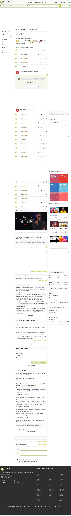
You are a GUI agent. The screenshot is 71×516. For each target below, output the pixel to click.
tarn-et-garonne (50, 275)
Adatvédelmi (39, 506)
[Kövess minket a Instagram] (8, 477)
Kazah (61, 485)
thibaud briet (52, 319)
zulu (38, 503)
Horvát (49, 475)
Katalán (61, 474)
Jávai (38, 485)
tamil (38, 499)
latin (38, 488)
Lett (49, 488)
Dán (38, 476)
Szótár (30, 2)
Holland (50, 476)
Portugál (39, 494)
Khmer (38, 486)
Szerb (38, 495)
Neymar (65, 277)
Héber (49, 481)
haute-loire (58, 277)
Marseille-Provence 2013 (22, 302)
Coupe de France (58, 279)
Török (38, 500)
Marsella (22, 351)
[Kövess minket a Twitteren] (5, 477)
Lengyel (61, 493)
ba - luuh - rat (54, 122)
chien (58, 284)
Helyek (15, 480)
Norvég (61, 491)
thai (60, 499)
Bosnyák (61, 473)
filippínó (61, 478)
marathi (61, 490)
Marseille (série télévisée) (22, 296)
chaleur (65, 282)
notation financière (53, 317)
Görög (61, 480)
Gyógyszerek (16, 482)
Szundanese (39, 498)
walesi (61, 501)
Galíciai (61, 479)
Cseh (61, 475)
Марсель (23, 357)
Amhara (61, 470)
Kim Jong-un (50, 277)
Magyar (38, 483)
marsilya (22, 360)
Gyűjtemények (39, 2)
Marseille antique (20, 293)
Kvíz (47, 2)
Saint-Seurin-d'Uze (53, 295)
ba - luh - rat (54, 119)
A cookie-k (45, 506)
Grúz (38, 480)
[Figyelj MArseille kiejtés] (24, 34)
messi (50, 279)
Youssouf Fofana (58, 282)
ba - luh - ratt (54, 116)
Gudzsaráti (39, 481)
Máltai (38, 490)
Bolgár (38, 474)
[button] (31, 86)
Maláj (49, 489)
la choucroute (52, 300)
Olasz (49, 484)
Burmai (49, 474)
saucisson (65, 279)
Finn (38, 479)
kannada (50, 485)
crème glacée (52, 312)
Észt (49, 478)
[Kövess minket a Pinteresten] (11, 477)
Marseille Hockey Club (21, 308)
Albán (49, 470)
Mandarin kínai (51, 490)
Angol (61, 476)
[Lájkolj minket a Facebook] (2, 477)
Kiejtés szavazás (52, 124)
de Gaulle (65, 284)
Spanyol (61, 496)
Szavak (3, 480)
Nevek (3, 482)
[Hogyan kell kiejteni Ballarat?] (64, 113)
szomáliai (50, 496)
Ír (37, 484)
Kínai (38, 475)
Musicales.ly (51, 291)
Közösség (54, 2)
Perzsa (49, 493)
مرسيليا (21, 353)
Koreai (49, 486)
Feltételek (33, 506)
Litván (61, 488)
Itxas (50, 297)
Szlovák (61, 495)
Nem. (61, 481)
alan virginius (52, 314)
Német (49, 480)
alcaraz (58, 275)
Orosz (61, 494)
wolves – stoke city (53, 310)
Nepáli (49, 491)
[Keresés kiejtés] (60, 6)
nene (50, 293)
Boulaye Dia (50, 284)
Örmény (50, 471)
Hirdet (61, 506)
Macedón (39, 489)
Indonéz (61, 483)
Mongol (38, 491)
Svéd (61, 498)
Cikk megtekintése (38, 404)
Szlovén (38, 496)
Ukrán (49, 500)
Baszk (38, 473)
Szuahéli (50, 498)
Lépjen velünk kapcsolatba (54, 506)
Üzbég (38, 501)
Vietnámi (50, 501)
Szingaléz (50, 495)
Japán (61, 484)
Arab (38, 471)
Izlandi (49, 483)
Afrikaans (39, 470)
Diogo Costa (50, 282)
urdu (61, 500)
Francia (50, 479)
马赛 (21, 355)
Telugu (49, 499)
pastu (38, 493)
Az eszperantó (40, 478)
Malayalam (62, 489)
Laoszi (61, 486)
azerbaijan (62, 471)
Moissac (65, 275)
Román (49, 494)
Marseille (18, 287)
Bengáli (50, 473)
